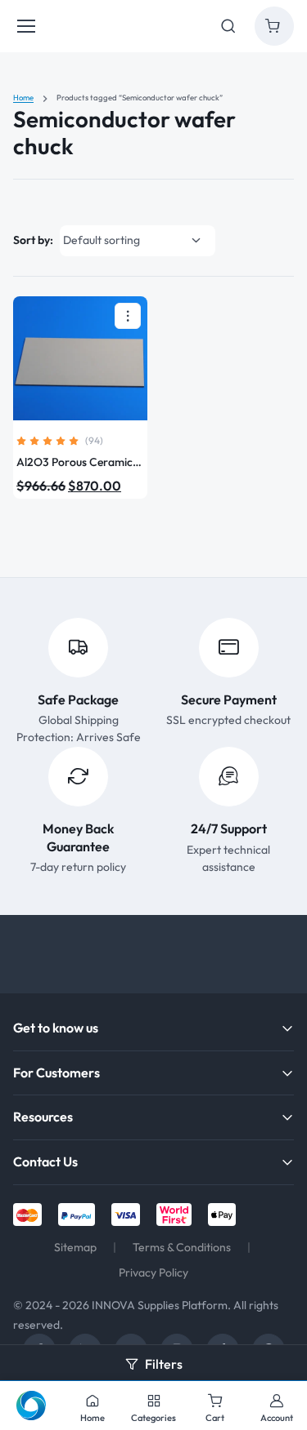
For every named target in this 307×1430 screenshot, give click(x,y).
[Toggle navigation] (25, 26)
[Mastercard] (27, 1214)
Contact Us (45, 1161)
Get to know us (55, 1027)
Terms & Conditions (182, 1247)
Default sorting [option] (101, 240)
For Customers (56, 1072)
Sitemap (75, 1247)
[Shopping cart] (274, 26)
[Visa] (125, 1214)
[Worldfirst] (174, 1214)
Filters (164, 1364)
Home (23, 97)
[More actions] (128, 316)
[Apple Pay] (222, 1214)
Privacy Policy (153, 1272)
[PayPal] (76, 1214)
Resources (43, 1116)
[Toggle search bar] (228, 26)
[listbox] (137, 240)
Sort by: (33, 240)
